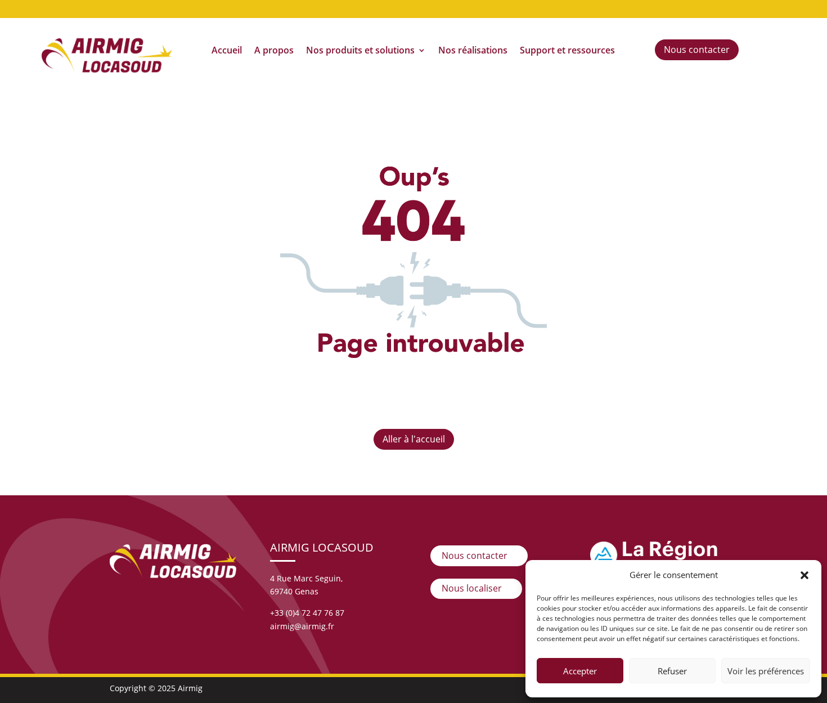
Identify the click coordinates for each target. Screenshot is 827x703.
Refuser (672, 671)
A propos (274, 51)
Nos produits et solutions (360, 51)
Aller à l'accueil (414, 439)
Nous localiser (472, 588)
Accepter (580, 671)
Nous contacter (697, 49)
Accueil (227, 51)
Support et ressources (567, 51)
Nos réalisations (472, 51)
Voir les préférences (765, 671)
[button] (804, 575)
